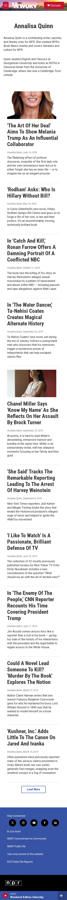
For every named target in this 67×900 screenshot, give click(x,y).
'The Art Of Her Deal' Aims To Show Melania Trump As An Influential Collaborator (32, 134)
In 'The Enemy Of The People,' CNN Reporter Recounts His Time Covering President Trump (30, 605)
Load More (33, 789)
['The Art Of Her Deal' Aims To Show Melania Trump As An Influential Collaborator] (31, 105)
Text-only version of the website (25, 854)
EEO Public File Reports (20, 862)
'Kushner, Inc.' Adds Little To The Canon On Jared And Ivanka (31, 737)
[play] (5, 895)
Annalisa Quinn (14, 152)
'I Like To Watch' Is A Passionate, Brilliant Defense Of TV (29, 541)
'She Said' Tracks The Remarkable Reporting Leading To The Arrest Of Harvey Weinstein (31, 480)
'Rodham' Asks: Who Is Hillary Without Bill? (31, 192)
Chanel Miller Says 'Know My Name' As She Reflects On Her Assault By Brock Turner (32, 413)
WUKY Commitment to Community (26, 838)
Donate (56, 5)
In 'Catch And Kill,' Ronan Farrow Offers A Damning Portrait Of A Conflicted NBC (31, 250)
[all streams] (62, 895)
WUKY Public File (16, 846)
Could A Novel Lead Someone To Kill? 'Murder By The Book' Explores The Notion (29, 672)
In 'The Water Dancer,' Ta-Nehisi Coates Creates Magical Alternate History (29, 314)
